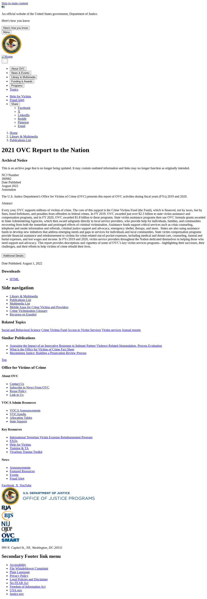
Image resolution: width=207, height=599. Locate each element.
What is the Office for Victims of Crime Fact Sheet (42, 349)
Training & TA (19, 448)
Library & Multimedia (24, 136)
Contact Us (17, 384)
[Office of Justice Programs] (11, 53)
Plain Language (20, 572)
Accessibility (18, 565)
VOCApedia (18, 414)
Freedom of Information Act (27, 586)
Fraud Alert (17, 100)
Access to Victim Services (84, 330)
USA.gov (16, 590)
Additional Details (13, 255)
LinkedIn (24, 115)
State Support (18, 421)
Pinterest (23, 122)
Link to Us (16, 394)
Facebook (24, 108)
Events (14, 475)
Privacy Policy (19, 575)
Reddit (22, 118)
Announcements (20, 467)
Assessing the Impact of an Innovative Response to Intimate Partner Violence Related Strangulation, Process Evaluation (86, 345)
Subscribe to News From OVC (29, 387)
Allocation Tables (21, 417)
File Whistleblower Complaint (29, 568)
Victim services (111, 330)
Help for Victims (20, 96)
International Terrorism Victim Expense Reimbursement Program (51, 437)
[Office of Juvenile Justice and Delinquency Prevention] (7, 531)
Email (21, 126)
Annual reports (131, 330)
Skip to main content (15, 3)
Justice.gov (17, 594)
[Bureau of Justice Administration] (6, 509)
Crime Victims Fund (54, 330)
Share (14, 104)
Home (14, 133)
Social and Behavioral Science (21, 330)
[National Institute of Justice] (6, 525)
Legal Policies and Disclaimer (29, 579)
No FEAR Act (19, 583)
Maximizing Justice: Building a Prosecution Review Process (48, 353)
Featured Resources (22, 471)
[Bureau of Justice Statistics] (8, 519)
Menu (6, 32)
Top (4, 360)
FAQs (13, 441)
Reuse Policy (18, 391)
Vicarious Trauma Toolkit (26, 452)
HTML (14, 279)
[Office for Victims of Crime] (8, 536)
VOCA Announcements (25, 410)
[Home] (7, 56)
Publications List (20, 140)
